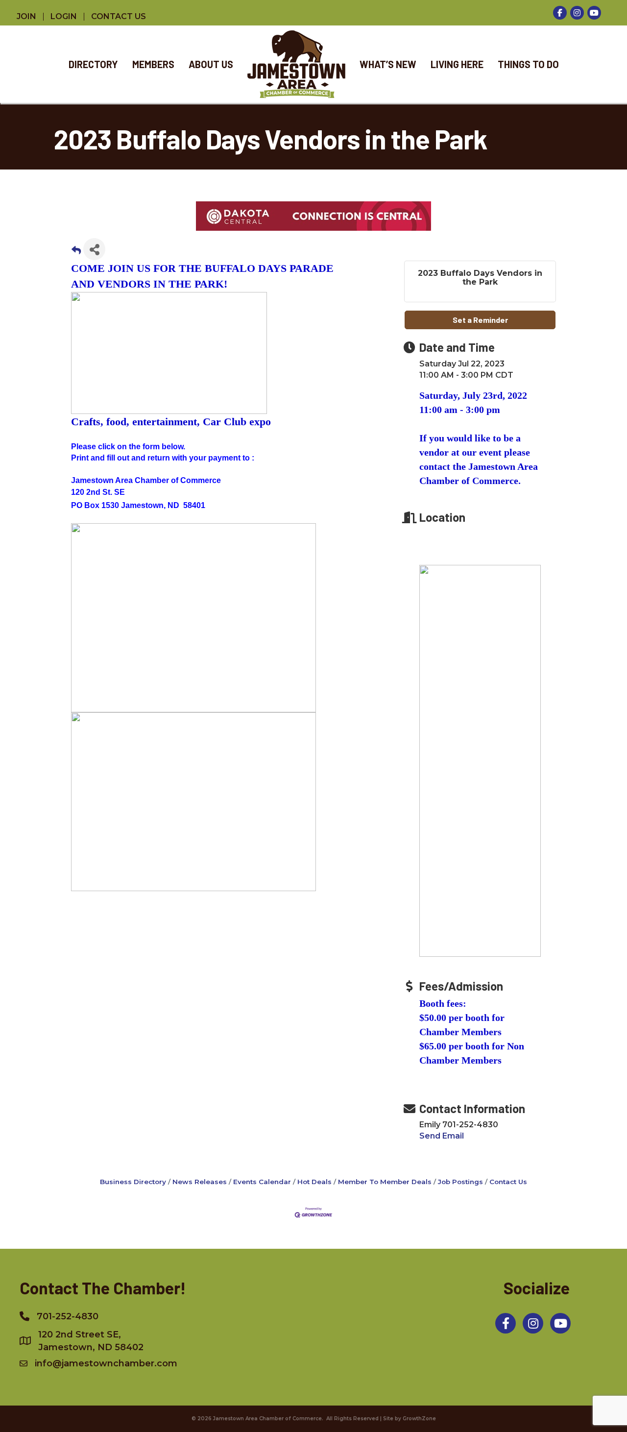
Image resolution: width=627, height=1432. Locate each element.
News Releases (199, 1182)
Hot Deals (314, 1182)
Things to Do (528, 64)
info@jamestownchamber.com (106, 1363)
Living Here (457, 64)
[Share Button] (94, 249)
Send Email (441, 1136)
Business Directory (133, 1182)
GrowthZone (419, 1418)
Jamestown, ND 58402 (91, 1341)
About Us (211, 64)
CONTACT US (118, 17)
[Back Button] (76, 252)
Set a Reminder (480, 319)
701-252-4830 (67, 1316)
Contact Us (508, 1182)
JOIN (26, 17)
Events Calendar (262, 1182)
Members (153, 64)
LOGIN (63, 17)
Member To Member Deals (385, 1182)
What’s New (388, 64)
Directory (93, 64)
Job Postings (460, 1182)
